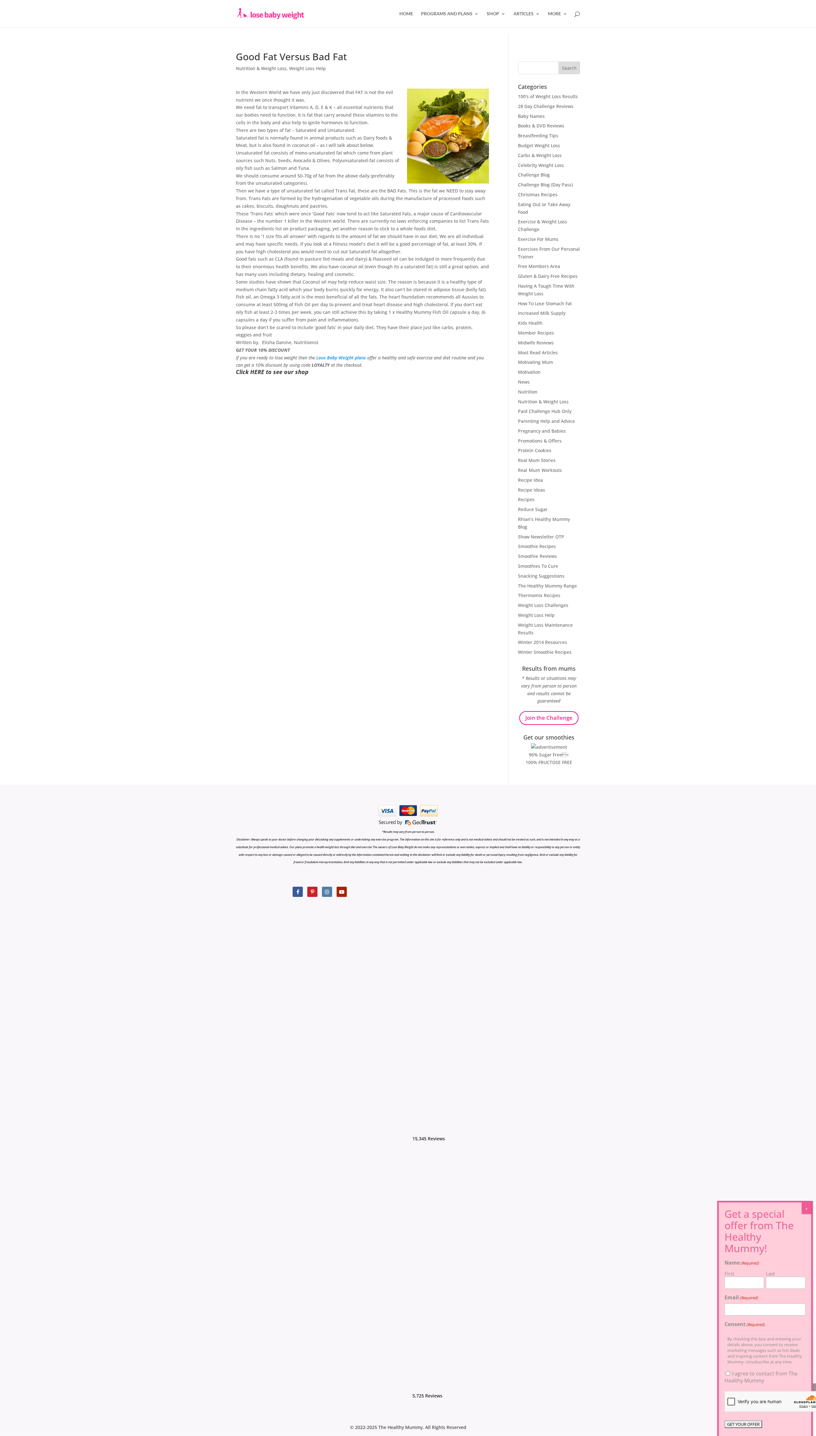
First (729, 1273)
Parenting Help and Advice (546, 421)
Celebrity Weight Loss (541, 165)
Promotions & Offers (540, 441)
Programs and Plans (446, 13)
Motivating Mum (535, 362)
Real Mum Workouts (540, 470)
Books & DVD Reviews (541, 126)
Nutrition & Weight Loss (261, 68)
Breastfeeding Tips (538, 136)
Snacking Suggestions (541, 576)
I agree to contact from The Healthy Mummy (761, 1377)
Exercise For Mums (538, 239)
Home (406, 13)
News (524, 382)
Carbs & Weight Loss (540, 155)
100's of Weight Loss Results (548, 96)
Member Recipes (536, 333)
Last (770, 1273)
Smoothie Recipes (537, 546)
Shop (493, 13)
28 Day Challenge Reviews (545, 106)
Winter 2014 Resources (542, 642)
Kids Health (530, 323)
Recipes (526, 499)
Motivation (529, 372)
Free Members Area (539, 266)
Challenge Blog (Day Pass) (545, 185)
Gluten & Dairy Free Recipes (548, 276)
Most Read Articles (538, 353)
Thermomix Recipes (539, 595)
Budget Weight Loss (539, 145)
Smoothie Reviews (537, 556)
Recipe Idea (530, 480)
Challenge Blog (534, 175)
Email (741, 1297)
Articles (524, 13)
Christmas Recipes (537, 194)
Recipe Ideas (531, 490)
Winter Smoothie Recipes (545, 652)
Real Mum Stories (537, 460)
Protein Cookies (534, 450)
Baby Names (531, 116)
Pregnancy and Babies (542, 431)
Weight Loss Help (307, 68)
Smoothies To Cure (538, 566)
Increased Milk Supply (541, 313)
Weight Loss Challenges (543, 605)
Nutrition (527, 392)
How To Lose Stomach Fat (545, 303)
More (554, 13)
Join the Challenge (548, 717)
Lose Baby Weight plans (341, 358)
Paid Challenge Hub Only (545, 411)
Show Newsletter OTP (541, 537)
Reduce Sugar (533, 509)
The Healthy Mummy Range (547, 586)
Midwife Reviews (536, 343)
